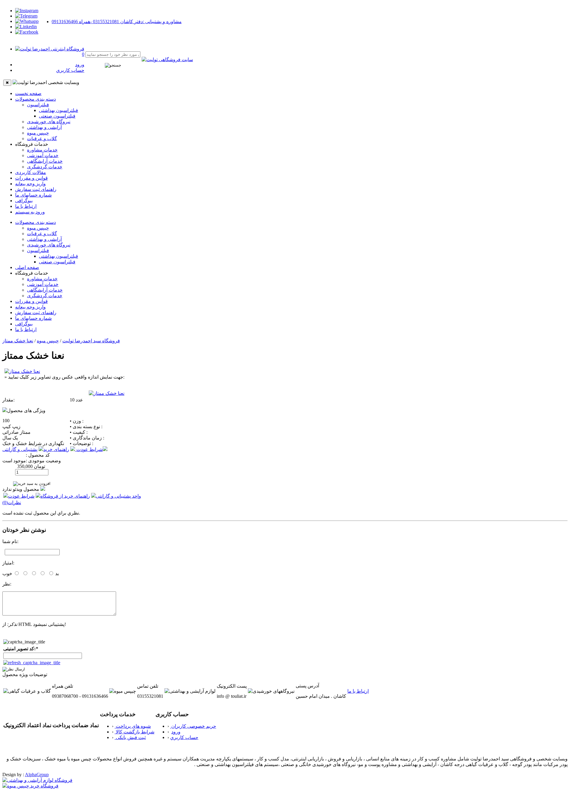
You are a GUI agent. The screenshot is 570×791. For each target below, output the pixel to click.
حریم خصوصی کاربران (193, 726)
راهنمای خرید (56, 449)
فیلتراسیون (38, 104)
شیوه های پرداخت (133, 726)
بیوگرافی (24, 200)
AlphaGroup (37, 774)
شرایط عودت (89, 449)
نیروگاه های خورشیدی (48, 121)
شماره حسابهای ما (33, 194)
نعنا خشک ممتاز (17, 340)
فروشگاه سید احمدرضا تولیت (91, 340)
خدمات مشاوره (42, 149)
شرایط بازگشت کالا (134, 731)
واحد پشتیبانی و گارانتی (118, 496)
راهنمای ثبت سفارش (35, 189)
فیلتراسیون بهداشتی (58, 110)
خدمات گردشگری (44, 166)
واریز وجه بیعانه (30, 183)
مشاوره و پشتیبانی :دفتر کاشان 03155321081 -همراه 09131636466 (117, 21)
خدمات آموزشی (42, 155)
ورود (79, 64)
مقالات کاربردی (30, 172)
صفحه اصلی (27, 267)
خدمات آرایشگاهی (45, 161)
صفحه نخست (28, 93)
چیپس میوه (38, 132)
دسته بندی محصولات (35, 99)
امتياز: (8, 562)
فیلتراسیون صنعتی (57, 115)
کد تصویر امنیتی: (20, 648)
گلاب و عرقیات (42, 138)
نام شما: (10, 541)
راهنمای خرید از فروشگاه (65, 496)
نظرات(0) (11, 502)
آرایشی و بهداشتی (44, 127)
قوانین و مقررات (31, 178)
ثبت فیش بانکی (130, 737)
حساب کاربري (70, 70)
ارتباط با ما (26, 206)
